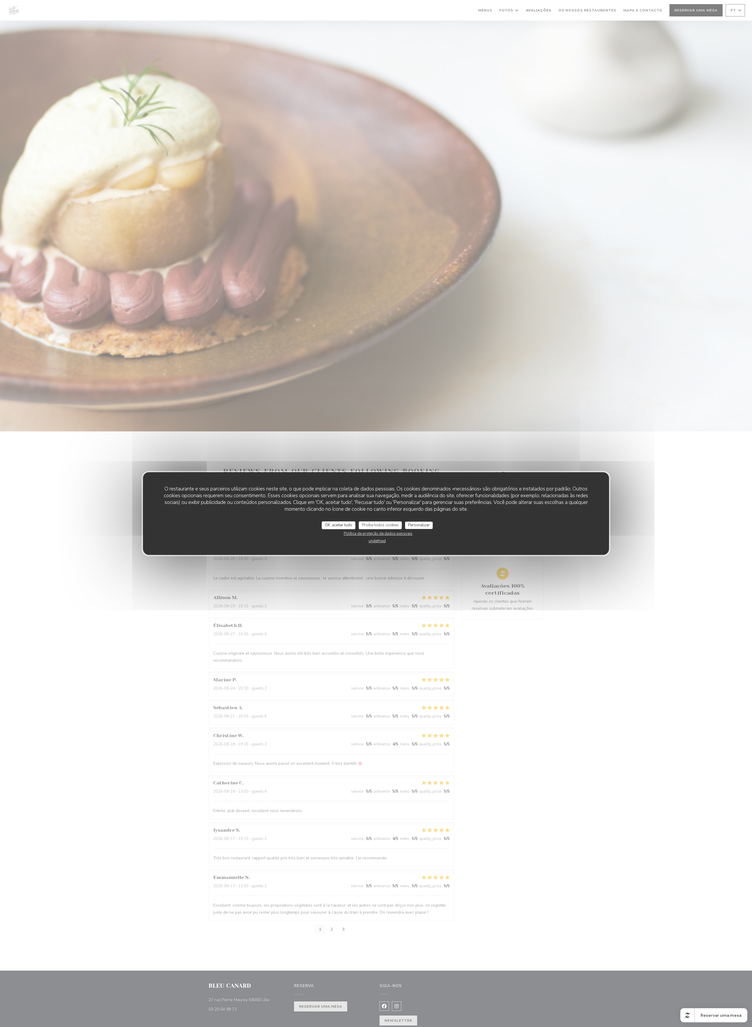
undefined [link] (377, 541)
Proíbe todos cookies (380, 525)
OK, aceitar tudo (338, 525)
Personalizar (419, 525)
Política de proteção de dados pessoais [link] (378, 533)
